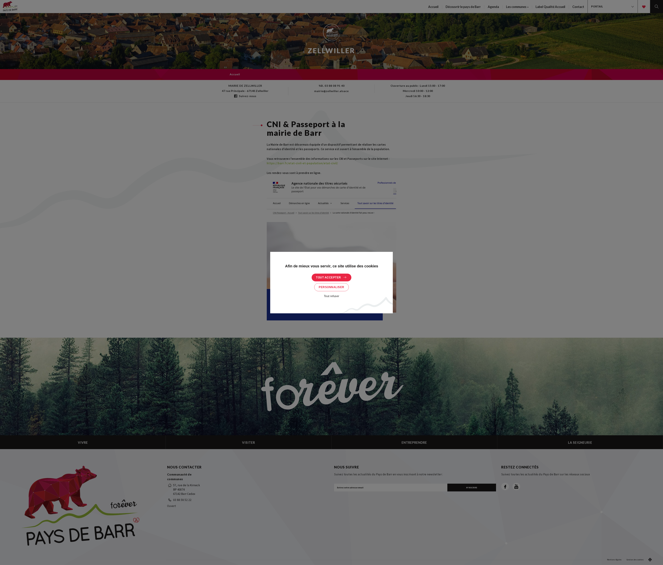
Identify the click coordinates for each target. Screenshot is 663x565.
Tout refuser (331, 296)
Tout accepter (328, 277)
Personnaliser (331, 287)
